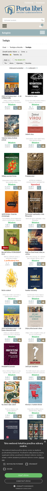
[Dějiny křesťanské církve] (35, 326)
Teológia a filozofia (16, 47)
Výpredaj (19, 63)
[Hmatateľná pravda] (12, 364)
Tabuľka (16, 55)
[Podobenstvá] (35, 174)
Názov (15, 52)
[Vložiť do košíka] (20, 108)
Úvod (4, 47)
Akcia (11, 63)
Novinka (28, 63)
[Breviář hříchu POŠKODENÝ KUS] (12, 250)
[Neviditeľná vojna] (35, 94)
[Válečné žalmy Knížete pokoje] (12, 136)
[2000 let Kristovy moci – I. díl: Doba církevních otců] (12, 326)
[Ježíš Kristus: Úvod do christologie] (12, 212)
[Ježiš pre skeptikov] (35, 364)
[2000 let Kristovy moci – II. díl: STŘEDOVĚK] (12, 94)
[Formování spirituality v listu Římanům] (35, 212)
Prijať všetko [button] (23, 475)
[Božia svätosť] (12, 288)
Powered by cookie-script (23, 488)
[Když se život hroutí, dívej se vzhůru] (35, 250)
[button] (23, 486)
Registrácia (40, 2)
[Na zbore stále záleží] (12, 403)
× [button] (45, 442)
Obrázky (6, 55)
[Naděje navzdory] (35, 288)
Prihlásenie (29, 2)
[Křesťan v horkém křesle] (35, 403)
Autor (7, 60)
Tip (6, 63)
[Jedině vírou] (35, 132)
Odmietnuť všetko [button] (23, 481)
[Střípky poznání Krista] (12, 174)
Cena (23, 52)
